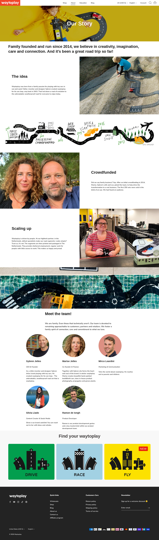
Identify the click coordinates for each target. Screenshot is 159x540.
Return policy (91, 501)
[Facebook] (10, 502)
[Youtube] (14, 502)
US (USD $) (121, 3)
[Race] (79, 462)
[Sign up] (149, 508)
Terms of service (92, 511)
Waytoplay (17, 534)
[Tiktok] (22, 502)
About (73, 3)
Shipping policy (91, 508)
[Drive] (31, 462)
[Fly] (127, 462)
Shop (65, 3)
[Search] (150, 3)
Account (143, 3)
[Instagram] (18, 502)
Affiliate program (56, 518)
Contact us (54, 514)
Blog (92, 3)
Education (83, 3)
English (132, 3)
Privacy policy (91, 504)
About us (53, 511)
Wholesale (54, 501)
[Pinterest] (26, 502)
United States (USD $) (16, 529)
